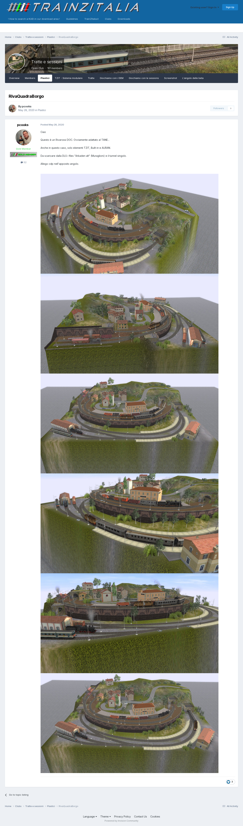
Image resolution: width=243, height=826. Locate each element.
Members (30, 78)
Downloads (124, 18)
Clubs (108, 18)
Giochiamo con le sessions (144, 78)
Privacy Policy (122, 816)
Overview (14, 78)
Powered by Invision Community (121, 820)
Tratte (91, 78)
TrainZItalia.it (91, 18)
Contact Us (140, 816)
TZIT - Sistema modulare (69, 78)
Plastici (45, 78)
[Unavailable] (129, 223)
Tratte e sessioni (46, 61)
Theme (104, 816)
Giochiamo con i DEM (111, 78)
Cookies (155, 816)
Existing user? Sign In (204, 7)
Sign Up (230, 7)
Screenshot (170, 78)
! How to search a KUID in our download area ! (34, 18)
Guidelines (72, 18)
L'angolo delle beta (193, 78)
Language (89, 816)
